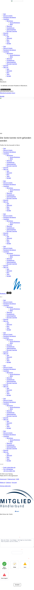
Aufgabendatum (17, 549)
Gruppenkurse (10, 28)
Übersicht (9, 26)
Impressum (3, 479)
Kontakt (9, 43)
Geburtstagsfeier (11, 29)
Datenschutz (11, 479)
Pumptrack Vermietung (9, 17)
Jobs (8, 36)
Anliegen (17, 537)
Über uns (5, 35)
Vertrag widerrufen (5, 486)
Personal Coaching (12, 31)
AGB (17, 479)
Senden (17, 584)
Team (8, 41)
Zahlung (8, 482)
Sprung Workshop (15, 22)
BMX (11, 24)
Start (4, 14)
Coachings (6, 19)
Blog (8, 40)
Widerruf (2, 482)
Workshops (10, 21)
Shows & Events (7, 15)
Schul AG (5, 33)
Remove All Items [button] (5, 89)
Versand (14, 482)
